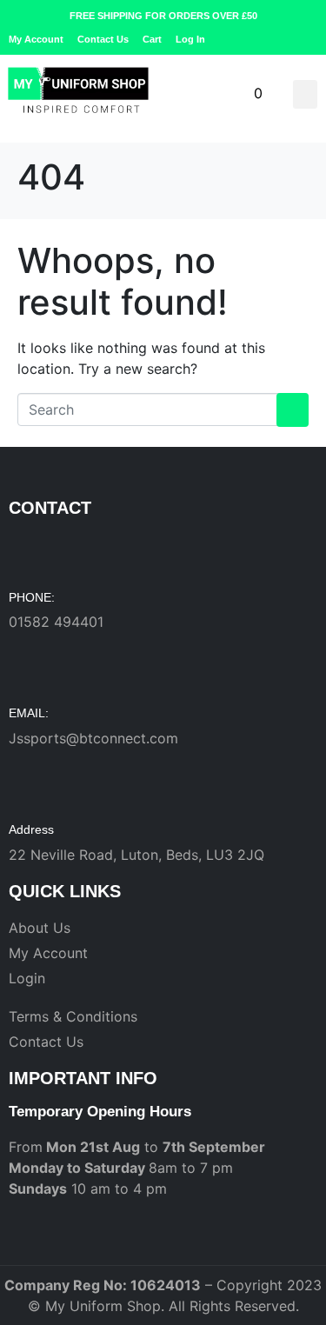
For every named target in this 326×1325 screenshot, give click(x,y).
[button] (305, 94)
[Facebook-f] (283, 39)
